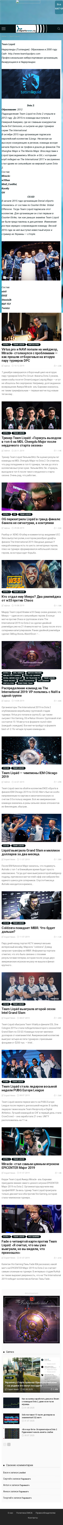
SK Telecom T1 (33, 678)
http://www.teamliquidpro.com (24, 53)
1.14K (58, 451)
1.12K (58, 937)
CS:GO (6, 768)
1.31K (58, 1258)
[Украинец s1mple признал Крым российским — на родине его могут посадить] (31, 1375)
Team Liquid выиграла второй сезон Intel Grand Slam (28, 1011)
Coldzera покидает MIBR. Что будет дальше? (28, 930)
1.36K (58, 1095)
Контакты (33, 1518)
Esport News (9, 859)
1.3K (59, 1173)
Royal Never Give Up (12, 678)
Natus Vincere (35, 673)
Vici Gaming (43, 681)
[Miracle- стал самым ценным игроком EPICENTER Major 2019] (31, 1141)
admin (7, 366)
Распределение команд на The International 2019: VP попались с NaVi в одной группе (31, 692)
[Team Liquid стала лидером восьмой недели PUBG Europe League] (31, 1064)
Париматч (26, 1479)
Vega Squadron (26, 681)
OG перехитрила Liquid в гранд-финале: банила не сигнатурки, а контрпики (31, 521)
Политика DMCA (24, 1513)
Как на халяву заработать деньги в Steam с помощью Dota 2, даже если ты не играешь (40, 1402)
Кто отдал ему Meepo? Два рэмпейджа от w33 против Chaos (31, 598)
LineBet (22, 1472)
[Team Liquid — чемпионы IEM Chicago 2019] (31, 750)
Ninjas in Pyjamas (12, 675)
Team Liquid (18, 344)
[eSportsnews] (31, 28)
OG (14, 514)
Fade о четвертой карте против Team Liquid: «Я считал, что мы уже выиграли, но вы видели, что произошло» (29, 1247)
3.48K (55, 1389)
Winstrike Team (25, 683)
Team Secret (9, 681)
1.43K (58, 701)
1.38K (58, 859)
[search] (59, 28)
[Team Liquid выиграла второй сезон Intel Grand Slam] (31, 986)
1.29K (58, 782)
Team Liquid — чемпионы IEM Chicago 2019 (29, 775)
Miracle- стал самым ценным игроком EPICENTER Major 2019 (30, 1166)
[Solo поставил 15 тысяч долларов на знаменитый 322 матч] (11, 1418)
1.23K (58, 366)
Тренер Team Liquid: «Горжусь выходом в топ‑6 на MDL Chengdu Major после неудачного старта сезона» (31, 441)
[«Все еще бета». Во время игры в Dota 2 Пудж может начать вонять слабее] (11, 1433)
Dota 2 (6, 344)
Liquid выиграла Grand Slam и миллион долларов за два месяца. (31, 852)
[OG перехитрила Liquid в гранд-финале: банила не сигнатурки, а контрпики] (31, 497)
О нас (10, 1513)
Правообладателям (45, 1513)
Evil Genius (18, 673)
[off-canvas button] (3, 29)
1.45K (58, 1018)
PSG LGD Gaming (32, 675)
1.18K (58, 606)
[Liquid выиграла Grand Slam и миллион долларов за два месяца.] (31, 828)
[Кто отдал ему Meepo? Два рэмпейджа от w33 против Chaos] (31, 574)
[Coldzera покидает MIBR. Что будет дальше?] (31, 905)
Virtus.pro (33, 344)
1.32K (58, 528)
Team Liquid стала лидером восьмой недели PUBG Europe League (29, 1088)
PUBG (5, 1082)
